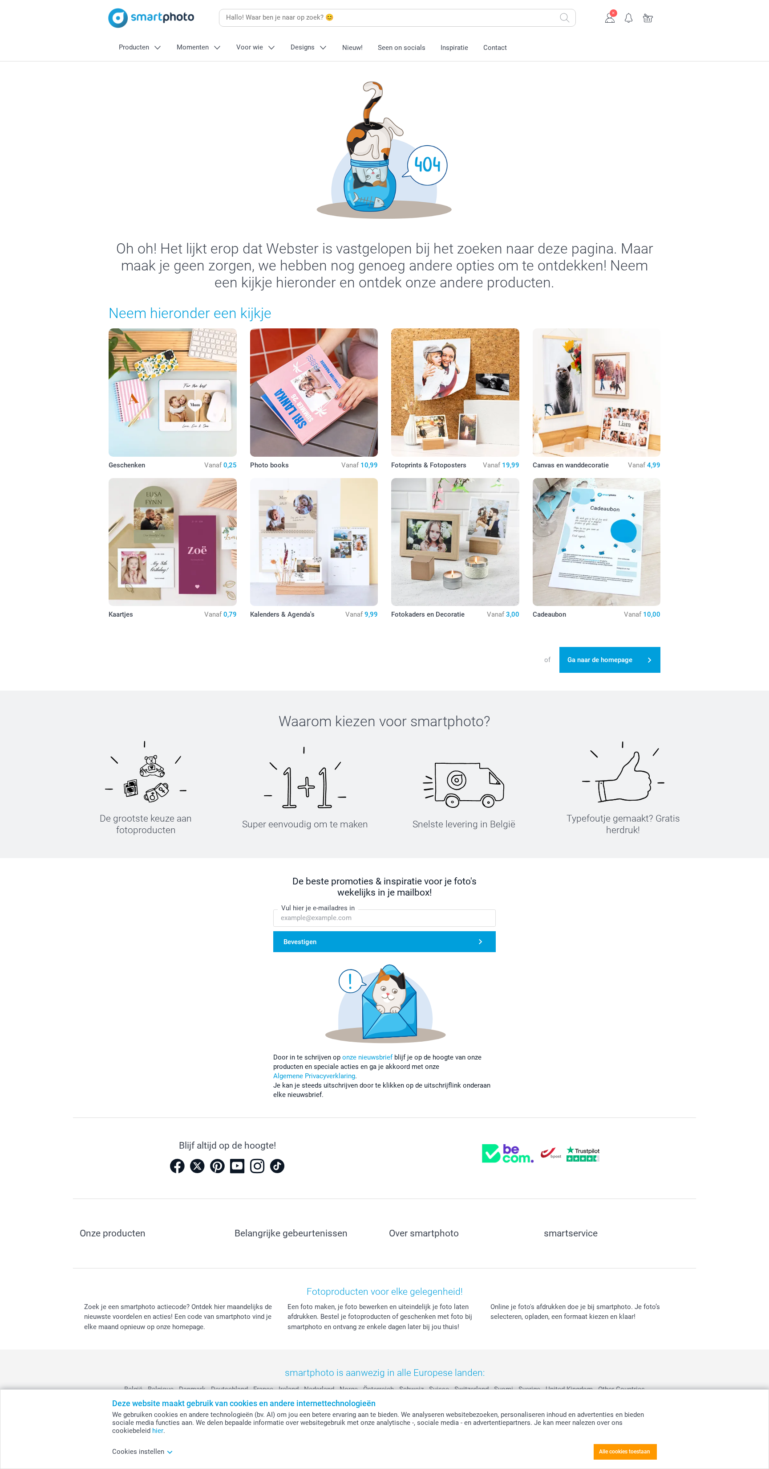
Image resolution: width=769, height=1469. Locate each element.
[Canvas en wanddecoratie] (597, 392)
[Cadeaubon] (597, 542)
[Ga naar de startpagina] (151, 18)
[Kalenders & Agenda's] (314, 542)
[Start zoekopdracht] (564, 17)
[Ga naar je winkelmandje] (648, 17)
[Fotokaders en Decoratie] (455, 542)
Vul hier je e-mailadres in (318, 908)
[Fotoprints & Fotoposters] (455, 392)
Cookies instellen (138, 1452)
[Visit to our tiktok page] (277, 1166)
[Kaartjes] (173, 542)
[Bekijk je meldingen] (629, 17)
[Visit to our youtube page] (237, 1166)
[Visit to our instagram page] (257, 1166)
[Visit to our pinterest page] (217, 1166)
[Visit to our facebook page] (177, 1166)
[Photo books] (314, 392)
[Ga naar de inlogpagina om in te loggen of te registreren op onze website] (609, 17)
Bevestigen (299, 942)
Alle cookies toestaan (624, 1452)
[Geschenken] (173, 392)
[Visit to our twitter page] (197, 1166)
